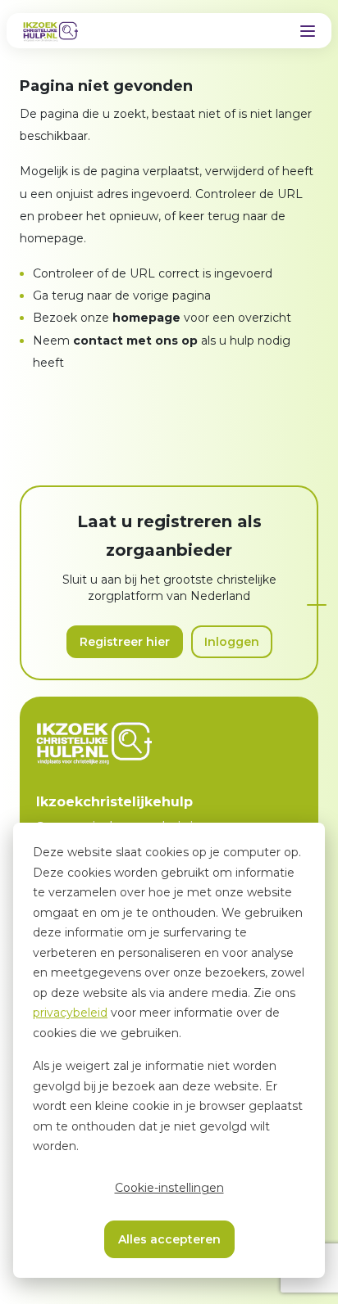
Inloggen (231, 641)
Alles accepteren (169, 1239)
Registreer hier (125, 641)
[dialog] (169, 1050)
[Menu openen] (307, 31)
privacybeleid (70, 1012)
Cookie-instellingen (169, 1187)
